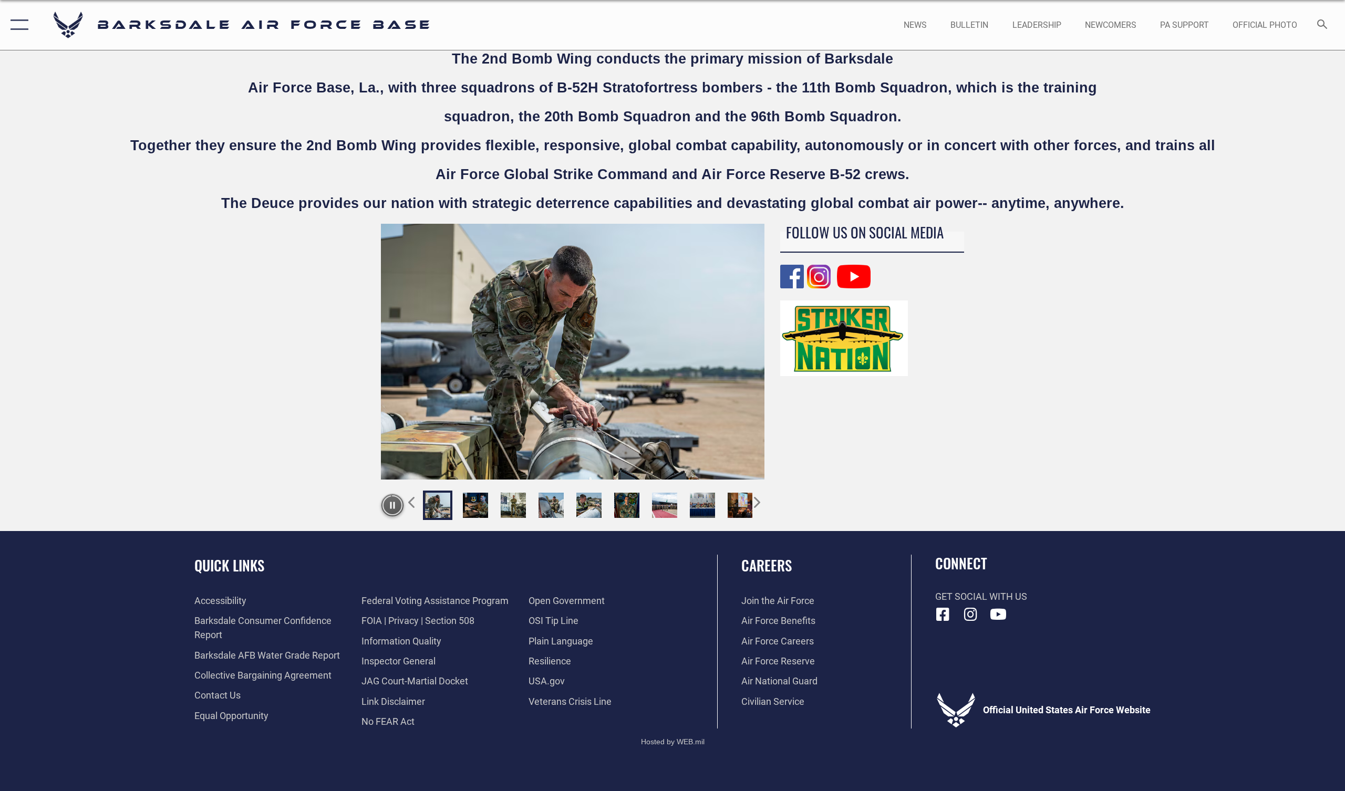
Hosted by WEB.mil (673, 741)
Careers (766, 565)
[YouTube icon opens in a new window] (998, 614)
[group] (572, 352)
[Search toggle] (1322, 25)
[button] (17, 25)
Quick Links (229, 565)
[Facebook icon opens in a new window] (943, 614)
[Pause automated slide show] (392, 505)
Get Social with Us (981, 596)
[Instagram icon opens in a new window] (970, 614)
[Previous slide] (412, 499)
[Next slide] (756, 499)
